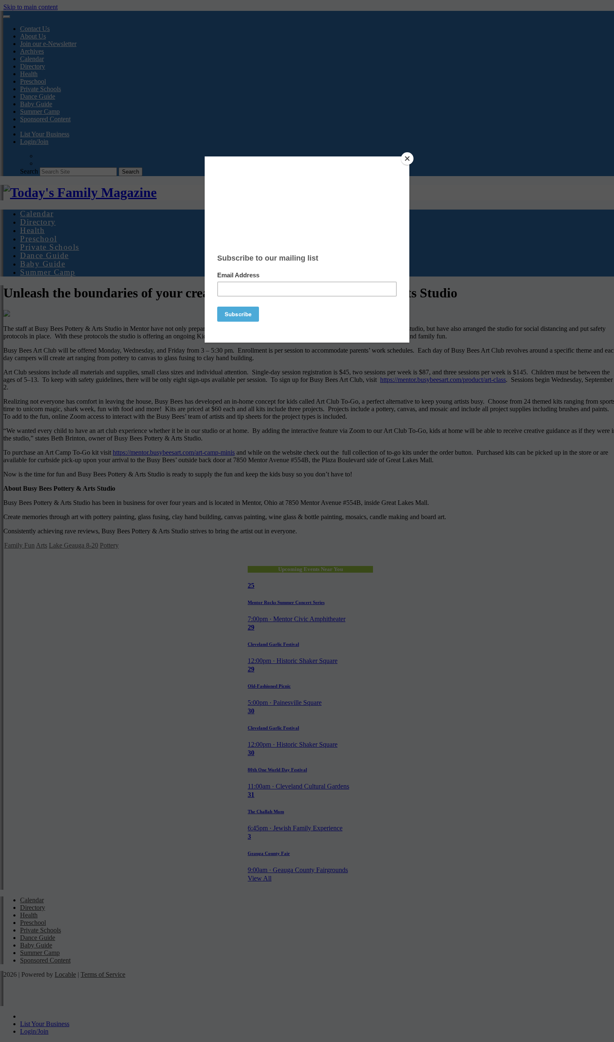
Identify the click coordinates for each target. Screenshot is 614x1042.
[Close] (407, 158)
